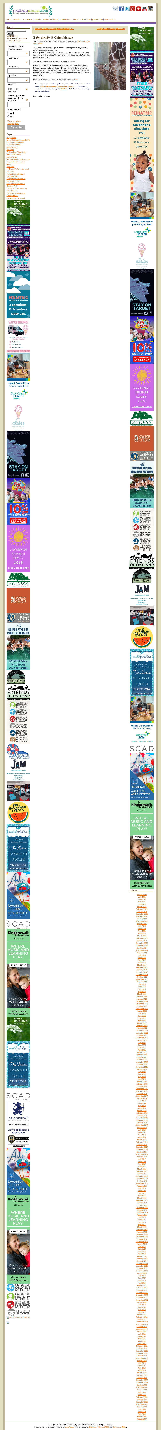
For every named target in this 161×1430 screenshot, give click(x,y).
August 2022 (142, 1011)
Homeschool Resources (16, 162)
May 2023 (142, 989)
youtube (144, 8)
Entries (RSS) (103, 1427)
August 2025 (142, 924)
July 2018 (142, 1130)
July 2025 (142, 926)
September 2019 (142, 1096)
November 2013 (142, 1266)
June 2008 (142, 1412)
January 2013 (142, 1290)
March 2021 (141, 1052)
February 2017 (141, 1171)
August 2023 (142, 982)
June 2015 (142, 1220)
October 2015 (142, 1210)
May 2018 (142, 1135)
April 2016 (142, 1195)
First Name (17, 58)
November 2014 (142, 1237)
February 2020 (141, 1084)
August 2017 (142, 1157)
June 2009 (142, 1395)
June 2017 (142, 1162)
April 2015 (142, 1225)
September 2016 (142, 1183)
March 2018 (141, 1140)
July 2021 (142, 1043)
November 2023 (142, 975)
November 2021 (142, 1033)
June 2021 (142, 1045)
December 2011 (142, 1322)
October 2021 (142, 1035)
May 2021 (142, 1047)
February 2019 (141, 1113)
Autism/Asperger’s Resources (18, 159)
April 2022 (142, 1021)
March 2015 (141, 1227)
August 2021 (142, 1040)
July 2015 (142, 1217)
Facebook (121, 8)
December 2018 (142, 1118)
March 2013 (141, 1285)
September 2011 (142, 1329)
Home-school (110, 19)
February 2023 (141, 996)
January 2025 (142, 941)
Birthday (17, 84)
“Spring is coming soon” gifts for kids (111, 29)
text (11, 116)
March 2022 (141, 1023)
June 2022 (142, 1016)
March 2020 (141, 1081)
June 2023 (142, 987)
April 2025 (142, 933)
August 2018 (142, 1128)
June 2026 (142, 899)
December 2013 (142, 1264)
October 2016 (142, 1181)
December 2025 (142, 914)
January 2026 (142, 912)
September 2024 (142, 950)
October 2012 (142, 1297)
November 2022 (142, 1004)
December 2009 (142, 1380)
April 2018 (142, 1137)
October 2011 (142, 1327)
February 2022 (141, 1026)
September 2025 (142, 921)
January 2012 (142, 1319)
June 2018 (142, 1132)
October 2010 (142, 1356)
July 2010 (142, 1363)
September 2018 (142, 1125)
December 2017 (142, 1147)
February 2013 (141, 1288)
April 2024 (142, 962)
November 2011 (142, 1324)
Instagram (150, 8)
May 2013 (142, 1280)
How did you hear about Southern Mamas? (17, 98)
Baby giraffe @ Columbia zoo (53, 37)
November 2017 (142, 1149)
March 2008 (141, 1416)
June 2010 (142, 1365)
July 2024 (142, 955)
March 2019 (141, 1111)
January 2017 (142, 1174)
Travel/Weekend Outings (48, 86)
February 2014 (141, 1259)
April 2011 (142, 1341)
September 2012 (142, 1300)
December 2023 (142, 972)
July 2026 (142, 897)
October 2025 (142, 919)
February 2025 (141, 938)
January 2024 (142, 970)
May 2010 (142, 1368)
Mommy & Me (12, 157)
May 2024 (142, 960)
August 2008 (142, 1407)
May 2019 (142, 1106)
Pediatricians (65, 19)
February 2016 (141, 1200)
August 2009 (142, 1390)
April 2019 (142, 1108)
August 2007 (142, 1419)
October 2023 (142, 977)
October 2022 (142, 1006)
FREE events (27, 19)
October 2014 (142, 1239)
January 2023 (142, 999)
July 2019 (142, 1101)
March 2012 (141, 1314)
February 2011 (141, 1346)
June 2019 (142, 1103)
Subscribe (115, 8)
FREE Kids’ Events (14, 154)
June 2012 (142, 1307)
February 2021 (141, 1055)
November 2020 (142, 1062)
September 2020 (142, 1067)
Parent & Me (97, 19)
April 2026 (142, 904)
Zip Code (17, 75)
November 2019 (142, 1091)
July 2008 (142, 1409)
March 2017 (141, 1169)
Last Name (17, 66)
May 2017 (142, 1164)
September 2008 (142, 1404)
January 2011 (142, 1348)
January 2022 (142, 1028)
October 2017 (142, 1152)
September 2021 (142, 1038)
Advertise (17, 19)
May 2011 (142, 1339)
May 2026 (142, 902)
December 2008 (142, 1402)
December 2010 (142, 1351)
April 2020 (142, 1079)
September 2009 (142, 1387)
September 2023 (142, 979)
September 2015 (142, 1212)
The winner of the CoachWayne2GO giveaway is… (54, 29)
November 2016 (142, 1178)
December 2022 (142, 1001)
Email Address (17, 49)
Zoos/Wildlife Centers (65, 86)
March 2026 (141, 907)
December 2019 (142, 1089)
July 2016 (142, 1188)
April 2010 (142, 1370)
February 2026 (141, 909)
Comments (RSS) (119, 1427)
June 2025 (142, 929)
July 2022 (142, 1013)
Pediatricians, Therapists (16, 152)
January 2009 (142, 1399)
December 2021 (142, 1030)
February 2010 (141, 1375)
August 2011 (142, 1331)
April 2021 (142, 1050)
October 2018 (142, 1123)
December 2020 (142, 1059)
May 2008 (142, 1414)
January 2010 (142, 1378)
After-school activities (82, 19)
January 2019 (142, 1115)
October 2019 (142, 1094)
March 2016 (141, 1198)
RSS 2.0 (63, 89)
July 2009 (142, 1392)
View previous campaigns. (14, 122)
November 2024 (142, 945)
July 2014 (142, 1247)
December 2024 (142, 943)
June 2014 (142, 1249)
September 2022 (142, 1009)
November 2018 (142, 1120)
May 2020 (142, 1077)
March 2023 (141, 994)
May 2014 (142, 1251)
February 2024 (141, 967)
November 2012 (142, 1295)
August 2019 (142, 1098)
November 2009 (142, 1382)
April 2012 (142, 1312)
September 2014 (142, 1242)
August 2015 (142, 1215)
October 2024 (142, 948)
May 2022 (142, 1018)
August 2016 (142, 1186)
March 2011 (141, 1344)
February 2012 (141, 1317)
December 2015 (142, 1205)
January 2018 (142, 1145)
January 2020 (142, 1086)
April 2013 (142, 1283)
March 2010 (141, 1373)
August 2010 (142, 1361)
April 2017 (142, 1166)
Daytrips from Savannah (16, 198)
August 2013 (142, 1273)
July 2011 (141, 1334)
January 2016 (142, 1203)
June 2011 (142, 1336)
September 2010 (142, 1358)
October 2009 (142, 1385)
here (77, 79)
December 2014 (142, 1234)
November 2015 (142, 1208)
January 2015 (142, 1232)
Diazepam (93, 1427)
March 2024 (141, 965)
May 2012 (142, 1310)
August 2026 (142, 895)
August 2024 (142, 953)
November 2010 (142, 1353)
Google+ (132, 8)
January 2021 (142, 1057)
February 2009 (141, 1397)
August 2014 (142, 1244)
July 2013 (142, 1276)
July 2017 (142, 1159)
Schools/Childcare (50, 19)
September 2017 (142, 1154)
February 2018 (141, 1142)
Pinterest (138, 8)
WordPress (69, 1427)
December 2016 (142, 1176)
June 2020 (142, 1074)
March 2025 (141, 936)
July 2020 (142, 1072)
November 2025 (142, 916)
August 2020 (142, 1069)
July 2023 (142, 984)
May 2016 (142, 1193)
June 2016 (142, 1191)
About (9, 19)
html (11, 113)
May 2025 (142, 931)
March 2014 (141, 1256)
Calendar (38, 19)
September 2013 (142, 1271)
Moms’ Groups (12, 147)
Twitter (127, 8)
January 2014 (142, 1261)
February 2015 (141, 1230)
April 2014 (142, 1254)
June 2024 (142, 958)
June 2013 (142, 1278)
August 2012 (142, 1302)
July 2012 (142, 1305)
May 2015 (142, 1222)
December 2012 (142, 1293)
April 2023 (142, 992)
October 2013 (142, 1268)
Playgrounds (11, 138)
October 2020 (142, 1064)
